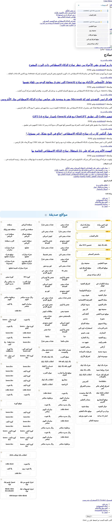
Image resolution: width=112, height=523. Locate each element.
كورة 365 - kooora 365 (26, 357)
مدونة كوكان (85, 305)
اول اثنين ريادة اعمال (102, 226)
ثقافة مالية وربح (106, 60)
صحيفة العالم (94, 421)
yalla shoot (47, 393)
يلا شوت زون (27, 469)
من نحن (105, 198)
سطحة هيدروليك (9, 229)
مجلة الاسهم (102, 300)
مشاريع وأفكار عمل (100, 187)
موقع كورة (18, 403)
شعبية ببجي (64, 311)
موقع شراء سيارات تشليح (9, 255)
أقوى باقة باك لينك (64, 366)
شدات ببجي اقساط (64, 226)
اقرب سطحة (9, 241)
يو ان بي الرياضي (102, 411)
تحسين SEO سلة (85, 245)
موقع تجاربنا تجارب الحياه (64, 374)
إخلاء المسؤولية (102, 200)
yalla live (18, 311)
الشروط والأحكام (101, 202)
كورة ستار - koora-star (9, 320)
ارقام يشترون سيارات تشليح (27, 262)
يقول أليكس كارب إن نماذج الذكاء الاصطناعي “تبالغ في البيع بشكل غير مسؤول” (69, 133)
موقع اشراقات (102, 268)
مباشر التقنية (85, 347)
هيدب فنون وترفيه (85, 416)
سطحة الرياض (27, 225)
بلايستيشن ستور (64, 316)
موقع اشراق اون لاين (85, 269)
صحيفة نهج (102, 309)
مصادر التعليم (85, 400)
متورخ (102, 319)
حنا (65, 336)
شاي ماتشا (65, 341)
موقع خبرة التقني (102, 314)
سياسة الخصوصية (101, 204)
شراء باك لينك (102, 365)
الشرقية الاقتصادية (85, 300)
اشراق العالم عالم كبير (102, 387)
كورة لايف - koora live (26, 432)
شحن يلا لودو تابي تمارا (47, 278)
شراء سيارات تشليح (27, 255)
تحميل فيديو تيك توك (9, 483)
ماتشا (47, 336)
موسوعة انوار (102, 356)
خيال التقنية (102, 295)
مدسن (85, 319)
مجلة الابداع (85, 323)
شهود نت (85, 342)
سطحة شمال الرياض (27, 235)
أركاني (102, 347)
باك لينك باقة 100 (65, 361)
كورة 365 (27, 277)
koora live (9, 333)
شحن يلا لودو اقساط (47, 242)
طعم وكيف (102, 342)
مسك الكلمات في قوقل (102, 285)
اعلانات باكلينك (47, 384)
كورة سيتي (9, 277)
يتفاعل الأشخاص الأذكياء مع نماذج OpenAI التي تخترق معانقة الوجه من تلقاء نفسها (67, 82)
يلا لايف (18, 288)
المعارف (102, 333)
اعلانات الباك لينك (85, 375)
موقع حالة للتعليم (85, 411)
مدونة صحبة (102, 352)
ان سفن (102, 290)
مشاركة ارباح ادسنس (85, 226)
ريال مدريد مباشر (64, 405)
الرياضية (65, 384)
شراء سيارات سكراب (9, 249)
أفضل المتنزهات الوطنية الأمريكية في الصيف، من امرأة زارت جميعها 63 (82, 172)
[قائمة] (111, 45)
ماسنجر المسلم (94, 254)
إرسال (88, 516)
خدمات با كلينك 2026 (47, 367)
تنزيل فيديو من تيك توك (26, 483)
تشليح (27, 248)
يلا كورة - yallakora (9, 350)
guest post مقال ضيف (47, 351)
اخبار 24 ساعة (102, 416)
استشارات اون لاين (85, 328)
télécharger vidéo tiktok (18, 496)
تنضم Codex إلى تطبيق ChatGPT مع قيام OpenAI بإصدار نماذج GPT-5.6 (72, 116)
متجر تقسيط (47, 254)
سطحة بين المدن (27, 229)
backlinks (102, 381)
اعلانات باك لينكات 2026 (18, 455)
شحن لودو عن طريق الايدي (47, 306)
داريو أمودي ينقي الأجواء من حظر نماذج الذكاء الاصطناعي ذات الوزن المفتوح (70, 65)
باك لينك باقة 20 (47, 357)
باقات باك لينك (85, 370)
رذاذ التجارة (85, 337)
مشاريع (64, 380)
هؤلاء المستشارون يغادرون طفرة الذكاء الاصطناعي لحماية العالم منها (83, 174)
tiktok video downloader (9, 490)
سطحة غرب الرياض (9, 235)
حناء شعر (47, 330)
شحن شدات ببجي (64, 298)
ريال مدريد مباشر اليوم (26, 298)
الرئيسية (109, 49)
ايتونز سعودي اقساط (64, 242)
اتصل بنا (105, 206)
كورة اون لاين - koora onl (26, 350)
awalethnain (100, 70)
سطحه (9, 225)
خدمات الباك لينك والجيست (64, 351)
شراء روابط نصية (102, 370)
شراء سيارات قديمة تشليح (18, 268)
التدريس (85, 381)
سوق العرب (64, 357)
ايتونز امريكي (47, 236)
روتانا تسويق (102, 323)
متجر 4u (65, 271)
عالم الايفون (102, 305)
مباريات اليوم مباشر (64, 399)
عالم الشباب (93, 236)
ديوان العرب (47, 373)
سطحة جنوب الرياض (27, 242)
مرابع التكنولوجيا (85, 290)
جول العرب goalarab (27, 282)
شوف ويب (85, 295)
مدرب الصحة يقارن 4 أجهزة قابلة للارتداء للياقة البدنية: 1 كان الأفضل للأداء (81, 170)
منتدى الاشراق (85, 386)
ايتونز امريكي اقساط (47, 285)
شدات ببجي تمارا (47, 225)
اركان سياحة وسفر (94, 275)
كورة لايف (26, 371)
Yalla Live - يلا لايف (9, 343)
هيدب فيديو (85, 333)
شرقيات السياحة (85, 352)
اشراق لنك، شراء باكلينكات (102, 376)
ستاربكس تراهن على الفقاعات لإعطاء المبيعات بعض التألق (86, 168)
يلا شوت (65, 393)
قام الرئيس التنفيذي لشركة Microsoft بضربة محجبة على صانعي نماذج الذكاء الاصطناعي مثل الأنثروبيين (56, 99)
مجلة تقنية (85, 406)
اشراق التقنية (85, 284)
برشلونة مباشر (47, 398)
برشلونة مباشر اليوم (9, 298)
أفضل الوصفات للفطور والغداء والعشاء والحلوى (90, 176)
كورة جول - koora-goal (27, 327)
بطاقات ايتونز (47, 311)
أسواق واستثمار (102, 189)
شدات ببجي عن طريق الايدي (47, 272)
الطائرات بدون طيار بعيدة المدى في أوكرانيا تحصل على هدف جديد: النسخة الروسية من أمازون (74, 23)
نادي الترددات (102, 328)
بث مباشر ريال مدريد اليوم (9, 283)
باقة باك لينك (102, 245)
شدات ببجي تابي (47, 231)
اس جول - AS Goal (9, 357)
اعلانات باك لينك (47, 380)
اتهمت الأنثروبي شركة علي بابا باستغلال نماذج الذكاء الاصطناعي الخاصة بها (72, 150)
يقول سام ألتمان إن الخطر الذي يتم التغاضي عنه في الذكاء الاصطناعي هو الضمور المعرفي (75, 21)
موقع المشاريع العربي (102, 401)
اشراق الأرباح (85, 356)
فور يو (47, 291)
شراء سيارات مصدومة (9, 262)
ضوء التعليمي (102, 263)
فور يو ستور (47, 266)
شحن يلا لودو (64, 305)
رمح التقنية (102, 337)
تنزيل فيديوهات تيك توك (27, 490)
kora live (9, 366)
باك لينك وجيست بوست (85, 394)
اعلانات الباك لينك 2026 (102, 394)
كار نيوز (85, 309)
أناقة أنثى (85, 314)
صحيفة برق (85, 263)
